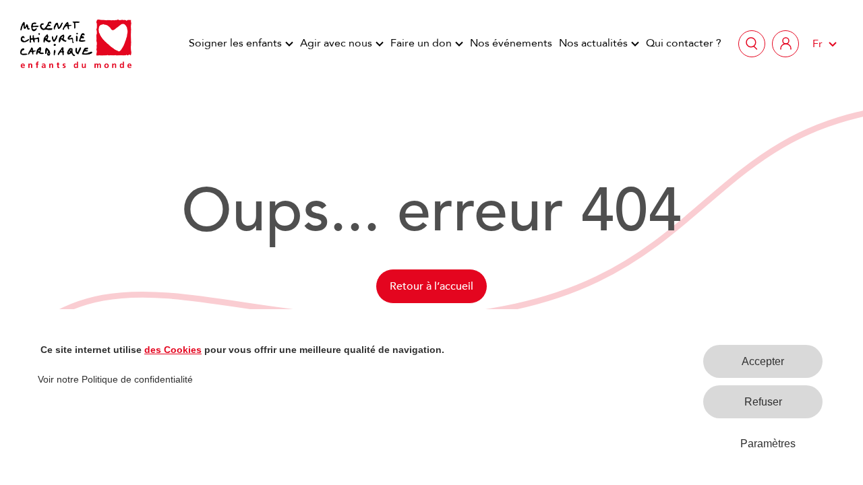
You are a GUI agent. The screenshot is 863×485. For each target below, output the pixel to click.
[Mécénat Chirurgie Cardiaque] (75, 43)
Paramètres (768, 443)
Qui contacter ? (683, 43)
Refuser (763, 402)
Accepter (763, 361)
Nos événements (511, 43)
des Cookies (173, 349)
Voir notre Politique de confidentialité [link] (115, 379)
